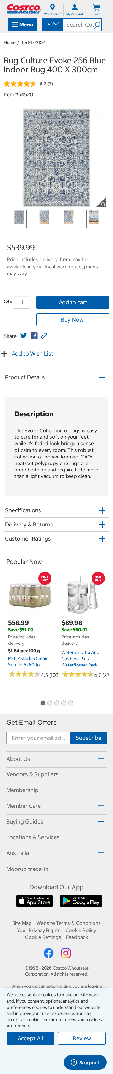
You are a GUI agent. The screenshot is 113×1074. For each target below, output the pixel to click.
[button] (97, 25)
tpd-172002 (33, 42)
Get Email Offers (31, 722)
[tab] (56, 758)
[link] (23, 336)
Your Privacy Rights (39, 930)
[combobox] (52, 24)
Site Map (22, 923)
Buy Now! (73, 319)
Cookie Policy (80, 930)
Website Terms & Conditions (68, 923)
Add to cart (73, 302)
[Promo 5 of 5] (70, 703)
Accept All (31, 1038)
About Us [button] (18, 758)
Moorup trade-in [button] (27, 869)
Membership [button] (22, 790)
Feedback (77, 937)
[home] (23, 9)
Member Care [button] (23, 805)
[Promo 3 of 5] (56, 703)
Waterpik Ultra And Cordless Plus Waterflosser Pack (81, 658)
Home (10, 42)
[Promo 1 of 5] (42, 703)
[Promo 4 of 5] (63, 703)
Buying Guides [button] (24, 821)
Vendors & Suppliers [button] (32, 774)
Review (82, 1038)
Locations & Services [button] (33, 837)
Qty (8, 301)
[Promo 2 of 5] (49, 703)
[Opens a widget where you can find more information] (85, 1063)
